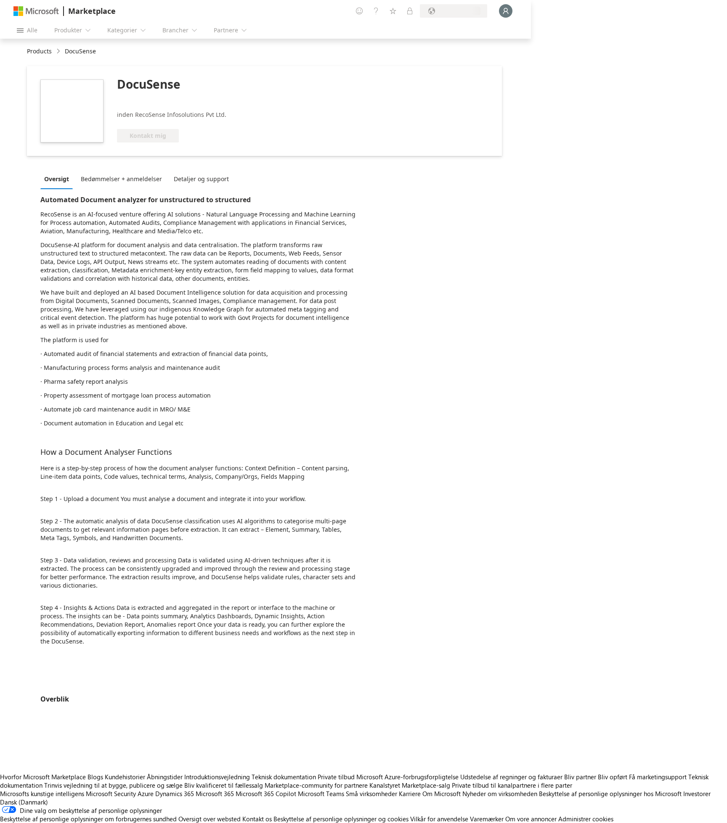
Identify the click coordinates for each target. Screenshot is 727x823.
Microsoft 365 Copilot (266, 793)
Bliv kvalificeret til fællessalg (223, 785)
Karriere (410, 793)
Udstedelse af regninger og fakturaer (511, 777)
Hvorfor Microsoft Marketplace (43, 777)
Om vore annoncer (531, 819)
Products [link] (39, 51)
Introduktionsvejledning (217, 777)
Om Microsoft (441, 793)
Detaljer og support (201, 179)
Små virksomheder (371, 793)
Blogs (95, 777)
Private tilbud (336, 777)
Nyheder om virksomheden (499, 793)
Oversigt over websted (209, 819)
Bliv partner (580, 777)
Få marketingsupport (658, 777)
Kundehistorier (125, 777)
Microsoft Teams (321, 793)
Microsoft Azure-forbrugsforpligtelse (408, 777)
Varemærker (487, 819)
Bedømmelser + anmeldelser (121, 179)
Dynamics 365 (174, 793)
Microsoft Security (111, 793)
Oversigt (56, 179)
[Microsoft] (36, 11)
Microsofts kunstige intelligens (42, 793)
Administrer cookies (585, 819)
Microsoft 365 (215, 793)
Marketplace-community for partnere (316, 785)
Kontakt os (257, 819)
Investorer (697, 793)
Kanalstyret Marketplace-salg (409, 785)
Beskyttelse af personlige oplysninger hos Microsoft (610, 793)
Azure (146, 793)
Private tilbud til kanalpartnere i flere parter (512, 785)
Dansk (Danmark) (24, 802)
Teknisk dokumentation (284, 777)
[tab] (58, 178)
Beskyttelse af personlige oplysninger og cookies (341, 819)
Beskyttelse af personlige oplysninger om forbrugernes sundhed (88, 819)
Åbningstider (165, 777)
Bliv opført (612, 777)
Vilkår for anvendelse (439, 819)
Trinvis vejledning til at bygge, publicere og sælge (113, 785)
